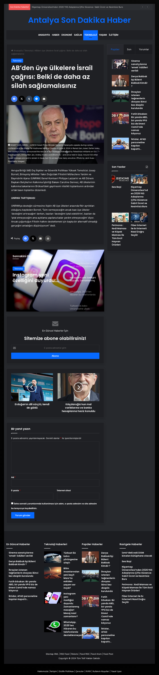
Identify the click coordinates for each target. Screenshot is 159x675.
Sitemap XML (52, 654)
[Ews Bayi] (120, 179)
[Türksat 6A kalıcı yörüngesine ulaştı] (52, 557)
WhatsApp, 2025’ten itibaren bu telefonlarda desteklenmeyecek (36, 277)
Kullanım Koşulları (101, 671)
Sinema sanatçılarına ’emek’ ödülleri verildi (139, 65)
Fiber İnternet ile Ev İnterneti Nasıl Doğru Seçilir (139, 230)
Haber (55, 34)
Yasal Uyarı (116, 671)
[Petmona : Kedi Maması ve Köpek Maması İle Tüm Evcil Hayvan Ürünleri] (120, 217)
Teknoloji (90, 34)
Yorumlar (144, 49)
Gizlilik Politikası (66, 671)
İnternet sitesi (64, 490)
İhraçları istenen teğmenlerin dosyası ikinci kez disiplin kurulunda (139, 100)
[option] (55, 281)
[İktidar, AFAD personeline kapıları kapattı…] (120, 143)
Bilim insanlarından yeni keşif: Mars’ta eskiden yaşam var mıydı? (71, 578)
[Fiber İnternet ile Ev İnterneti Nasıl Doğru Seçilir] (139, 217)
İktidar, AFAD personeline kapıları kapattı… (138, 144)
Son (129, 49)
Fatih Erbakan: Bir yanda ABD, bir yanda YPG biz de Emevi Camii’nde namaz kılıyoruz (139, 123)
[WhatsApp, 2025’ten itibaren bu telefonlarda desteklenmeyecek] (52, 626)
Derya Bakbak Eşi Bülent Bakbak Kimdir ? (139, 81)
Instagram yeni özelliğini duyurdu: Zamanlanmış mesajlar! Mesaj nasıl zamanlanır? (71, 605)
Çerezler (80, 671)
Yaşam (103, 34)
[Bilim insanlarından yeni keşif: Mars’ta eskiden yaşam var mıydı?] (52, 572)
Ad (13, 477)
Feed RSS (84, 654)
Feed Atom (96, 654)
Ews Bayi (116, 186)
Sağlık (78, 34)
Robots (74, 654)
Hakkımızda (42, 671)
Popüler (115, 49)
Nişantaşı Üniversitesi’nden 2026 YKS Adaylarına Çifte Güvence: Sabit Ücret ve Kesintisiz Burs (77, 7)
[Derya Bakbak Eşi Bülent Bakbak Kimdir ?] (120, 80)
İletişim (113, 34)
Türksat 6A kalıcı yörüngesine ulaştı (71, 557)
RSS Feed (64, 654)
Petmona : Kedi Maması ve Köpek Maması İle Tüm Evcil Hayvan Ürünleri (119, 235)
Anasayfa (44, 34)
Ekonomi (66, 34)
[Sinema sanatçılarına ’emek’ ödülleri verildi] (120, 64)
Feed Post (108, 654)
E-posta (15, 490)
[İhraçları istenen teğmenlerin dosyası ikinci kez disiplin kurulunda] (120, 96)
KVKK (88, 671)
